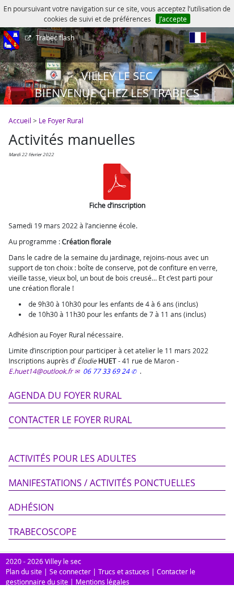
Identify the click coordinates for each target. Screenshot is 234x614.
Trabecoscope (43, 531)
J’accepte (173, 18)
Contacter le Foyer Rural (70, 419)
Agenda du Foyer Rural (65, 395)
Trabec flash (55, 37)
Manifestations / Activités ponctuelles (102, 483)
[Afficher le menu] (11, 41)
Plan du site (24, 571)
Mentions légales (102, 581)
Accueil (20, 120)
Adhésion (31, 507)
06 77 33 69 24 (107, 370)
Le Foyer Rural (61, 120)
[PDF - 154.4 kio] (117, 182)
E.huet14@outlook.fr (41, 370)
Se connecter (70, 571)
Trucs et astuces (123, 571)
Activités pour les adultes (72, 458)
